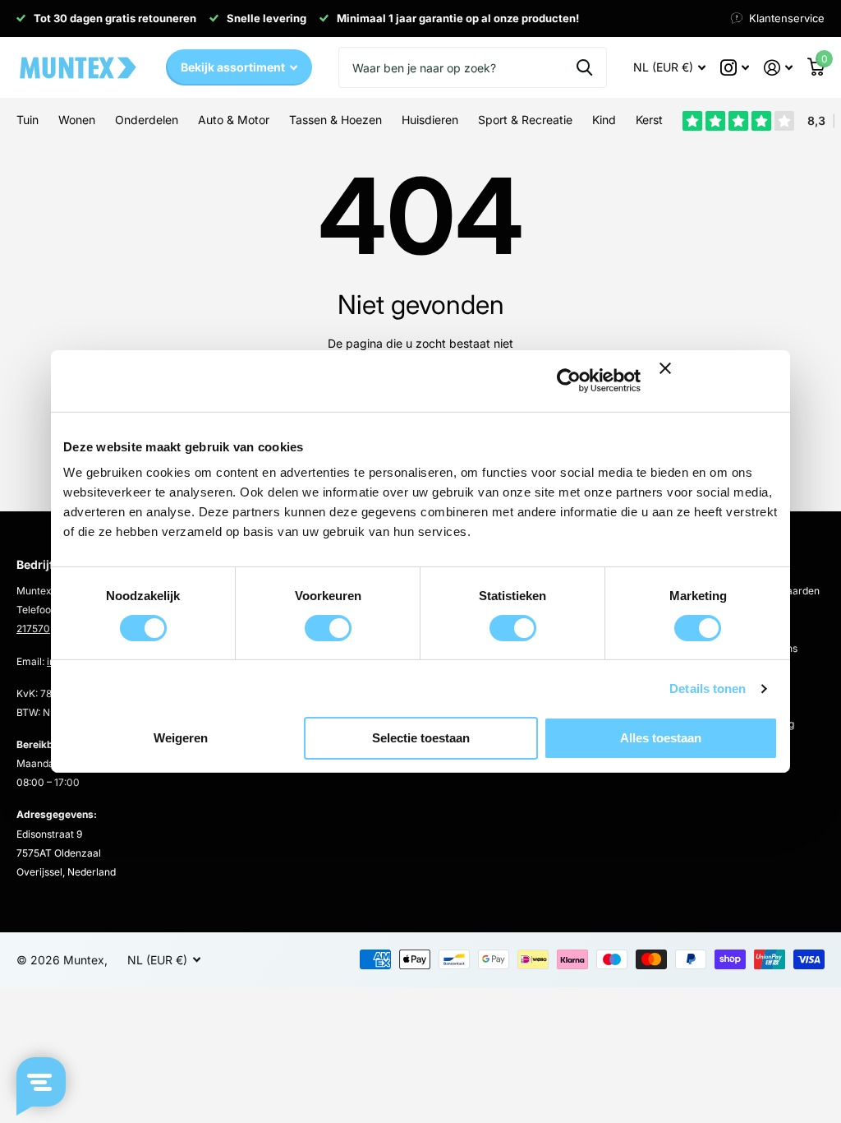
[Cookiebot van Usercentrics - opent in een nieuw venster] (569, 380)
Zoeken (584, 67)
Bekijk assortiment (234, 67)
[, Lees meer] (734, 67)
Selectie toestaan (421, 738)
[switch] (328, 628)
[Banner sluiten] (718, 381)
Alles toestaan (660, 738)
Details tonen (707, 689)
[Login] (778, 67)
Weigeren (181, 738)
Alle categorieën (27, 129)
